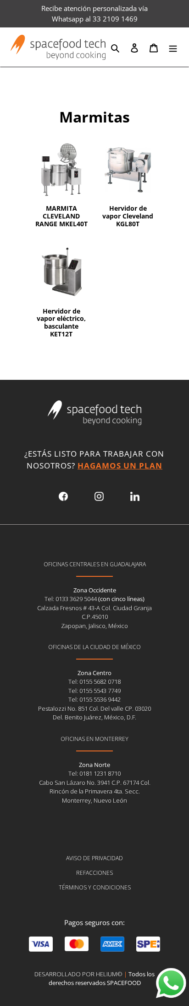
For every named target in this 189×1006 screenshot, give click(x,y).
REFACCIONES (94, 873)
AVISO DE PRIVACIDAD (94, 858)
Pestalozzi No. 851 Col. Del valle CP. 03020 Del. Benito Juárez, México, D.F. (94, 713)
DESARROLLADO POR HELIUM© (78, 974)
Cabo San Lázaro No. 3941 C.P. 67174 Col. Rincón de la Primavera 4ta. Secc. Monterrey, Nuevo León (94, 791)
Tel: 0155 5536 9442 (94, 699)
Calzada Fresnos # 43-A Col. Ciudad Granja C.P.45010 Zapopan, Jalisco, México (94, 617)
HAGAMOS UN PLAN (120, 465)
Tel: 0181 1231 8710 (94, 773)
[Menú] (173, 47)
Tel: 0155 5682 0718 (94, 681)
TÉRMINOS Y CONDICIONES (95, 887)
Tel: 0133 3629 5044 (71, 599)
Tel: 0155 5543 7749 (94, 691)
